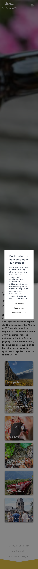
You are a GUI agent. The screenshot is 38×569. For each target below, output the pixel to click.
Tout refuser (19, 308)
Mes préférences (19, 312)
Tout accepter (19, 303)
